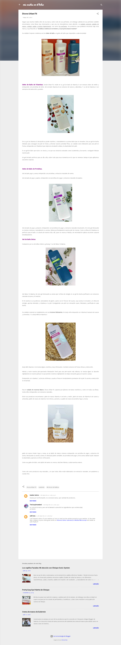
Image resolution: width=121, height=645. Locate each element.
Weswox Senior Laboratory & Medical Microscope (72, 520)
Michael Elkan (64, 640)
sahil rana (32, 516)
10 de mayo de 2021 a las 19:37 (50, 504)
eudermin (41, 487)
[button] (98, 14)
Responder (33, 501)
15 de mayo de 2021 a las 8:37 (44, 516)
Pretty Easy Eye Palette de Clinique (35, 590)
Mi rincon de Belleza (53, 487)
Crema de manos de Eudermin (34, 612)
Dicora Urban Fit (31, 487)
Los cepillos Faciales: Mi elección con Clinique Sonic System (46, 568)
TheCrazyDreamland (36, 505)
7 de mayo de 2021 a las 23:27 (48, 495)
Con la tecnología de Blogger (62, 636)
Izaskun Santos (34, 495)
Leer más (96, 584)
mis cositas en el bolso (33, 5)
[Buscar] (101, 5)
